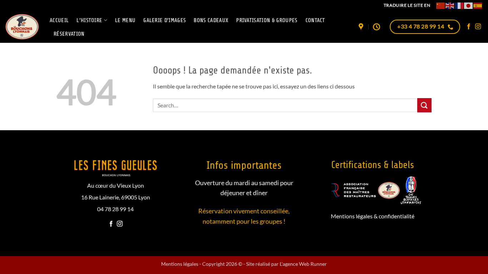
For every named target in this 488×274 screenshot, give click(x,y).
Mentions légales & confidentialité (372, 216)
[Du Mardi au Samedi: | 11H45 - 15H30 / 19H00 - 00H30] (377, 27)
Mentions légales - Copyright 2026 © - (203, 264)
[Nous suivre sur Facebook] (469, 27)
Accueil (59, 20)
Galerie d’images (164, 20)
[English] (450, 5)
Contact (315, 20)
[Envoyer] (424, 105)
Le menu (125, 20)
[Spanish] (478, 5)
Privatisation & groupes (266, 20)
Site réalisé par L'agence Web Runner (286, 264)
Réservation (69, 34)
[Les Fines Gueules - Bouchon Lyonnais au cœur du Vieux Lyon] (22, 26)
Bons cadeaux (211, 20)
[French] (459, 5)
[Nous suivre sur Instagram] (478, 27)
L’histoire (89, 20)
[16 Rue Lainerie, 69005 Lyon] (362, 27)
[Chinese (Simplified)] (440, 5)
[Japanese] (468, 5)
